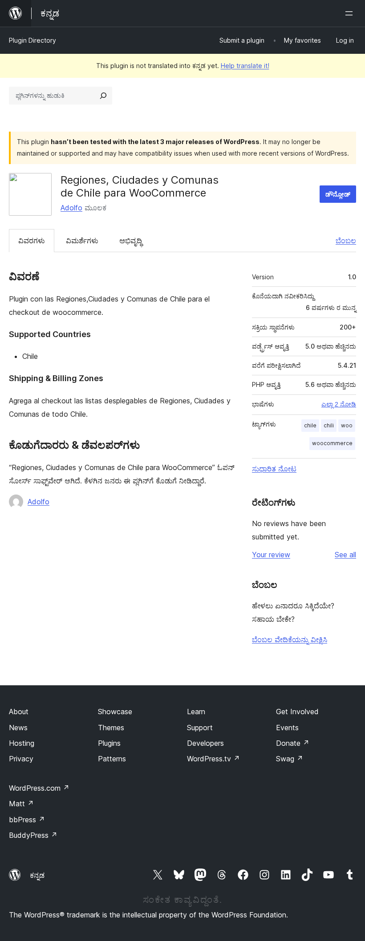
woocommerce (332, 443)
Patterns (112, 758)
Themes (111, 727)
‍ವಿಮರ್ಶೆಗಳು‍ (82, 240)
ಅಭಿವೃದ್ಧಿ (130, 240)
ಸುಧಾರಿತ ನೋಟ (274, 468)
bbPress (27, 819)
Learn (196, 711)
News (18, 727)
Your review (271, 554)
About (18, 711)
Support (200, 727)
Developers (205, 743)
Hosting (21, 743)
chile (310, 425)
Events (287, 727)
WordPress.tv (213, 758)
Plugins (109, 743)
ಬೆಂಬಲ (346, 240)
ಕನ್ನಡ (37, 875)
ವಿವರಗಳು (31, 240)
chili (329, 425)
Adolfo (71, 207)
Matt (21, 803)
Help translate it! (245, 65)
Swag (289, 758)
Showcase (115, 711)
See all (345, 554)
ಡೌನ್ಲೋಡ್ (337, 194)
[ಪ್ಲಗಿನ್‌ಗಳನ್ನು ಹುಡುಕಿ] (103, 96)
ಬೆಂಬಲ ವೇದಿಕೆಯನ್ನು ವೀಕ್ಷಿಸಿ (289, 639)
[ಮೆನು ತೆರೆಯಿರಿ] (351, 13)
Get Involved (297, 711)
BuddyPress (33, 835)
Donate (292, 743)
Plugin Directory (32, 40)
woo (347, 425)
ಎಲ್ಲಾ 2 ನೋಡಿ (338, 404)
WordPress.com (39, 788)
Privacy (21, 758)
